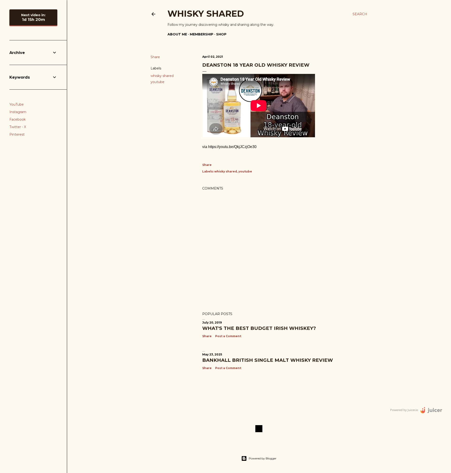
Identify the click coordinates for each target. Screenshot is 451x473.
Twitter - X (17, 127)
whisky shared (162, 76)
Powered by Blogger (262, 458)
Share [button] (155, 57)
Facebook (17, 119)
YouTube (16, 104)
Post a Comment (228, 336)
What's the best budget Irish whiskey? (259, 328)
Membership (201, 34)
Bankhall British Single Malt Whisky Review (267, 360)
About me (177, 34)
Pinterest (17, 134)
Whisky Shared (205, 13)
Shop (221, 34)
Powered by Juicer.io (404, 410)
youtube (157, 82)
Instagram (17, 112)
